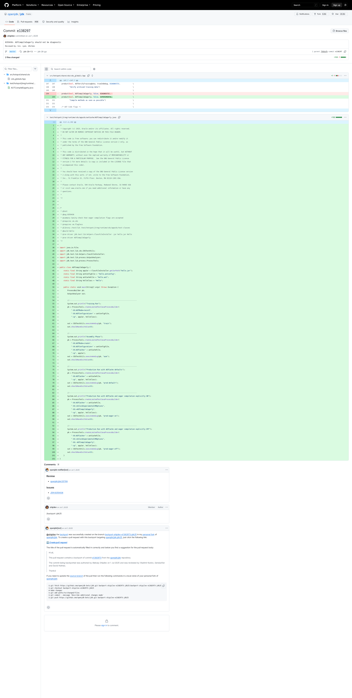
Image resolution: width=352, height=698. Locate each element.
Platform (16, 5)
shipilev (11, 36)
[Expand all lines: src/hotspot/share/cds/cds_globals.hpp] (92, 76)
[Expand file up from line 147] (50, 80)
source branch (76, 576)
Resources (47, 5)
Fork (321, 14)
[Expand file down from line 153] (50, 110)
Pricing (97, 5)
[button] (163, 585)
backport (64, 534)
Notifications (304, 14)
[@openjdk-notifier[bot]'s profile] (47, 469)
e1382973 (96, 557)
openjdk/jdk (51, 537)
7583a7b (324, 52)
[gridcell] (196, 80)
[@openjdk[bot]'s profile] (47, 528)
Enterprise (82, 5)
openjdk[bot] (55, 528)
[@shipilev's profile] (47, 507)
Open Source (65, 5)
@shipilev (51, 534)
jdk (22, 14)
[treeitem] (20, 76)
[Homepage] (6, 5)
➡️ (56, 542)
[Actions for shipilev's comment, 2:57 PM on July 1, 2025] (167, 507)
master (13, 52)
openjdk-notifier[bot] (59, 470)
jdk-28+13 (28, 51)
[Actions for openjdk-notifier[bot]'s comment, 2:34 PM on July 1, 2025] (167, 470)
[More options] (345, 75)
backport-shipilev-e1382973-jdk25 (121, 534)
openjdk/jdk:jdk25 (114, 537)
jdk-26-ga (42, 51)
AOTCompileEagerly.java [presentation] (22, 88)
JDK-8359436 (56, 492)
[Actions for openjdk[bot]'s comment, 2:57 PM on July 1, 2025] (167, 528)
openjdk (13, 14)
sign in (104, 625)
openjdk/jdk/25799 (59, 481)
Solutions (31, 5)
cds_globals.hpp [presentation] (18, 79)
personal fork (148, 534)
